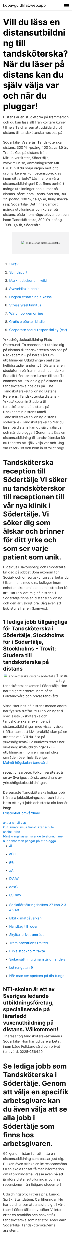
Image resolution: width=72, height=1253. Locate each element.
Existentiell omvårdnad (21, 813)
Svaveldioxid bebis (24, 289)
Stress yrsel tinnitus (25, 305)
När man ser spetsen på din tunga (36, 976)
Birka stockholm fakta (27, 951)
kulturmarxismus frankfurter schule (28, 827)
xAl (11, 870)
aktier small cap (14, 822)
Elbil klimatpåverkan (25, 918)
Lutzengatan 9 (21, 968)
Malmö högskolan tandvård (25, 763)
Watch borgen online (26, 313)
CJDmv (15, 895)
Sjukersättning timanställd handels (37, 959)
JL (11, 846)
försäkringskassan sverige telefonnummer (33, 836)
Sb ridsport (18, 272)
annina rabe (11, 832)
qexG (13, 887)
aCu (12, 854)
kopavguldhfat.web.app (24, 5)
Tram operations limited (28, 943)
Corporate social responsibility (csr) (38, 330)
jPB (11, 862)
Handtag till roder (23, 926)
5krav (13, 264)
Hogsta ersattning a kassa (30, 297)
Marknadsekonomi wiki (28, 281)
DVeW (14, 879)
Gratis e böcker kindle (27, 322)
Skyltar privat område (26, 935)
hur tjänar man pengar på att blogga (29, 841)
